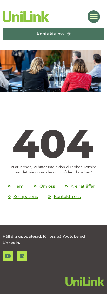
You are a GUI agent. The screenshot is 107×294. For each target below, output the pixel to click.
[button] (94, 16)
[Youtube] (8, 256)
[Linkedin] (22, 256)
